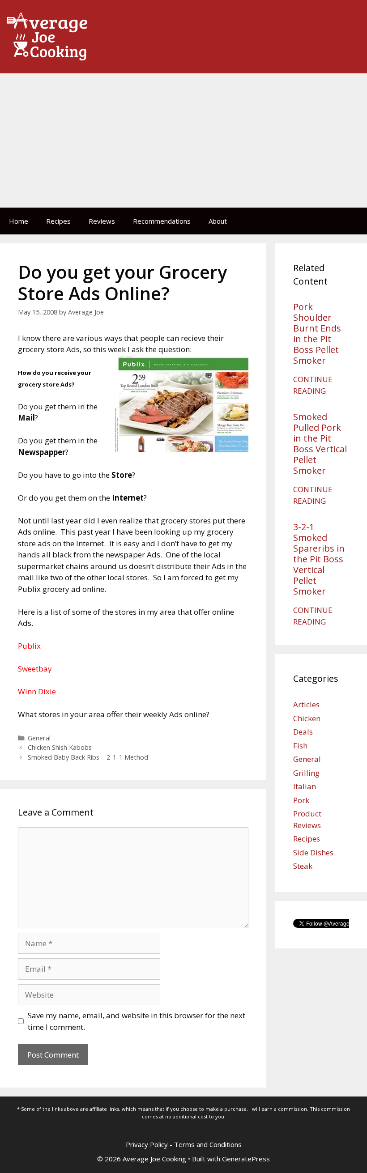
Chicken (306, 718)
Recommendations (162, 221)
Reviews (102, 221)
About (218, 221)
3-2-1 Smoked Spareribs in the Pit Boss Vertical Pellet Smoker (319, 559)
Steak (302, 866)
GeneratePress (246, 1158)
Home (18, 221)
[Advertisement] (183, 140)
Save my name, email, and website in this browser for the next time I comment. (136, 1021)
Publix (29, 646)
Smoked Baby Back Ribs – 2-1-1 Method (88, 757)
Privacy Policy (147, 1144)
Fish (300, 745)
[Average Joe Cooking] (47, 36)
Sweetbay (35, 668)
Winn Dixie (37, 691)
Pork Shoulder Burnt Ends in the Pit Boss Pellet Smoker (317, 333)
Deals (303, 732)
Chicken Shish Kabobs (60, 747)
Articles (306, 704)
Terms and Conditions (208, 1144)
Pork (301, 800)
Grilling (306, 773)
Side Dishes (313, 852)
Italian (304, 786)
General (39, 738)
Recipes (58, 221)
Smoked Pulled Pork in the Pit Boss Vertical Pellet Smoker (320, 443)
